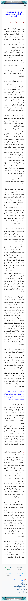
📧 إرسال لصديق (8, 574)
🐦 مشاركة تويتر (20, 574)
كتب (24, 591)
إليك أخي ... (22, 584)
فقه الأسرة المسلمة (19, 586)
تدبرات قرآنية (21, 587)
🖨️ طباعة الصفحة (19, 568)
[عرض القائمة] (25, 5)
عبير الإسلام (22, 583)
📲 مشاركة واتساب (8, 568)
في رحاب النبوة (21, 589)
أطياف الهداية (21, 592)
